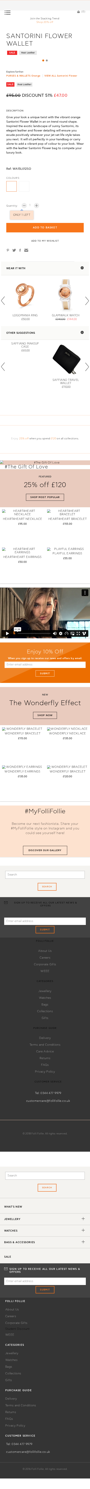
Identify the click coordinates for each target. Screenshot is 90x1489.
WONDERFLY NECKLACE (67, 733)
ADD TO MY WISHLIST (45, 241)
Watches (45, 997)
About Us (45, 951)
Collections (45, 1011)
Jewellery (45, 991)
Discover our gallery (45, 850)
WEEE (44, 971)
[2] (47, 60)
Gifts (45, 1018)
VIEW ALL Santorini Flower (60, 76)
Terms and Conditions (45, 1044)
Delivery (45, 1038)
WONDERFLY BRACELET (22, 733)
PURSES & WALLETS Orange (23, 76)
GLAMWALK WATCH (66, 315)
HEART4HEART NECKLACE (22, 519)
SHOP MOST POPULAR (45, 497)
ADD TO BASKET (45, 227)
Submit (45, 673)
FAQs (45, 1065)
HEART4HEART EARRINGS (22, 557)
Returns (45, 1058)
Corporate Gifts (45, 964)
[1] (43, 60)
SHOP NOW (45, 715)
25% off (24, 438)
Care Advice (45, 1051)
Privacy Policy (45, 1071)
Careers (45, 957)
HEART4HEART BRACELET (67, 519)
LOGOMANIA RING (25, 315)
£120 (53, 438)
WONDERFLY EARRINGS (22, 771)
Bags (44, 1004)
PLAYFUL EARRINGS (67, 553)
